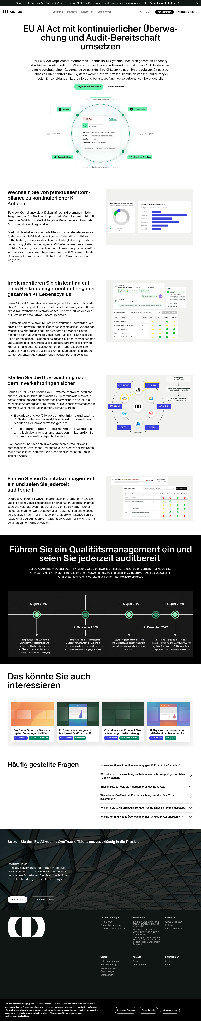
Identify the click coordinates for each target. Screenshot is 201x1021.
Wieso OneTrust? (173, 922)
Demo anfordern (141, 964)
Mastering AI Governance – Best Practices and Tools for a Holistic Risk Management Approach (146, 940)
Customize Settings (125, 1010)
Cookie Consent (108, 968)
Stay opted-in (170, 1010)
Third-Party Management (112, 929)
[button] (198, 3)
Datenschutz (106, 975)
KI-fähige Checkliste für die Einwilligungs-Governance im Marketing (146, 931)
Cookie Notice (23, 1016)
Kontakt (136, 961)
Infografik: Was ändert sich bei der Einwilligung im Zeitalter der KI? (146, 924)
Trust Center (106, 922)
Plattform (169, 925)
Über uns (169, 961)
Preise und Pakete (174, 929)
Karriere (169, 964)
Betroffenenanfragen (110, 961)
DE (147, 11)
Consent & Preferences (111, 925)
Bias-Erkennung (108, 964)
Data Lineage (107, 971)
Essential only (148, 1010)
